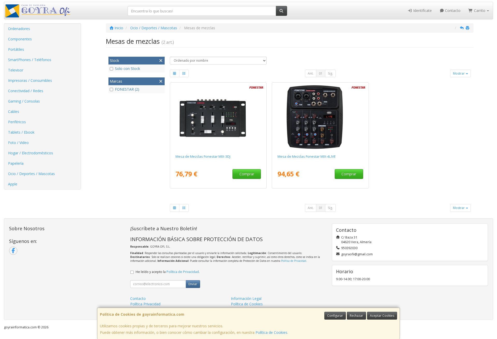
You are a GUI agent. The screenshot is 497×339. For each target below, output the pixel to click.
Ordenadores (19, 28)
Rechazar (356, 315)
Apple (12, 184)
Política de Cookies (271, 332)
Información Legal (246, 298)
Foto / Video (18, 142)
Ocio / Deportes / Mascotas (31, 173)
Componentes (20, 39)
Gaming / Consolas (24, 101)
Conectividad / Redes (25, 90)
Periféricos (17, 121)
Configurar (335, 315)
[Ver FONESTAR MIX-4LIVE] (320, 117)
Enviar (192, 284)
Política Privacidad (145, 303)
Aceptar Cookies (382, 315)
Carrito (479, 10)
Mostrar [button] (459, 73)
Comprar (246, 173)
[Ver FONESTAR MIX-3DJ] (218, 117)
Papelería (16, 163)
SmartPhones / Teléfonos (29, 59)
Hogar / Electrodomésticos (30, 152)
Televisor (15, 70)
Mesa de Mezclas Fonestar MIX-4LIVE (306, 156)
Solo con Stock (127, 68)
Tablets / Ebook (21, 132)
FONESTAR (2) (127, 89)
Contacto (452, 10)
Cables (13, 111)
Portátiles (16, 49)
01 (321, 73)
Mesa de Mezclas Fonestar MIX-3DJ (203, 156)
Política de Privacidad (293, 261)
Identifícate (422, 10)
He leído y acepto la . (168, 272)
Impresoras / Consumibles (30, 80)
